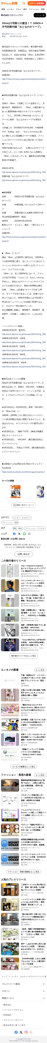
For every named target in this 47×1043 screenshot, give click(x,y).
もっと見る (40, 670)
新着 (3, 9)
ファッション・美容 (37, 9)
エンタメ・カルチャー (22, 518)
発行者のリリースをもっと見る (23, 656)
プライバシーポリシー (12, 1020)
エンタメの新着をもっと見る (23, 767)
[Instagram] (26, 1032)
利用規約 (6, 1015)
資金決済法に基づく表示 (13, 1025)
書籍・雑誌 (17, 528)
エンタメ (10, 9)
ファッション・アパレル (34, 528)
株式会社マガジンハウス (11, 34)
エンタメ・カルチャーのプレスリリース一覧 (28, 976)
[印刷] (29, 534)
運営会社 (6, 1005)
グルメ (18, 9)
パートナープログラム (12, 1010)
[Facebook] (14, 534)
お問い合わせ (24, 554)
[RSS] (31, 1032)
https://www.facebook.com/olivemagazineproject (23, 472)
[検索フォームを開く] (23, 3)
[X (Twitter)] (19, 534)
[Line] (24, 534)
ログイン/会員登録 (36, 3)
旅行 (25, 9)
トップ (4, 976)
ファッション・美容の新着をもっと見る (23, 872)
